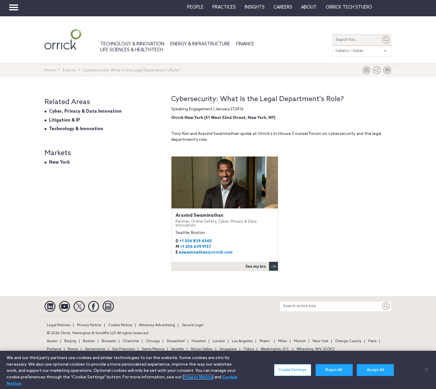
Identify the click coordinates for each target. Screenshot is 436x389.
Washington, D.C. (275, 349)
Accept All (375, 370)
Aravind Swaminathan (216, 220)
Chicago (153, 341)
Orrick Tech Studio (349, 7)
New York (59, 162)
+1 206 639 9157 (195, 247)
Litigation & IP (64, 120)
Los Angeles (242, 341)
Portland (54, 349)
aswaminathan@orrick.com (206, 252)
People (195, 7)
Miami (265, 341)
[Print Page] (387, 71)
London (219, 341)
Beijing (70, 341)
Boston (89, 341)
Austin (52, 341)
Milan (282, 341)
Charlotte (131, 341)
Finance (245, 44)
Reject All (334, 370)
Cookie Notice (120, 325)
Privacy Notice (89, 325)
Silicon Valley (202, 349)
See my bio (255, 266)
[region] (218, 370)
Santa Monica (153, 349)
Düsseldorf (176, 341)
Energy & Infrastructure (200, 44)
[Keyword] (386, 306)
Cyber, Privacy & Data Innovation (85, 111)
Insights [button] (255, 7)
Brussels (109, 341)
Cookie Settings (292, 370)
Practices (224, 7)
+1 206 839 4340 (195, 241)
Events (69, 70)
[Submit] (386, 39)
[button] (377, 71)
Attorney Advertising (157, 325)
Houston (199, 341)
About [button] (309, 7)
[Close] (426, 369)
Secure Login (193, 325)
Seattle (177, 349)
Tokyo (249, 349)
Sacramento (95, 349)
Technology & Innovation (132, 44)
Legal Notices (58, 325)
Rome (73, 349)
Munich (300, 341)
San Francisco (123, 349)
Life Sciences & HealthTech (131, 50)
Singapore (228, 349)
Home (49, 70)
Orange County (348, 341)
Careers (282, 7)
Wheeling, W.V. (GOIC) (316, 349)
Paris (372, 341)
